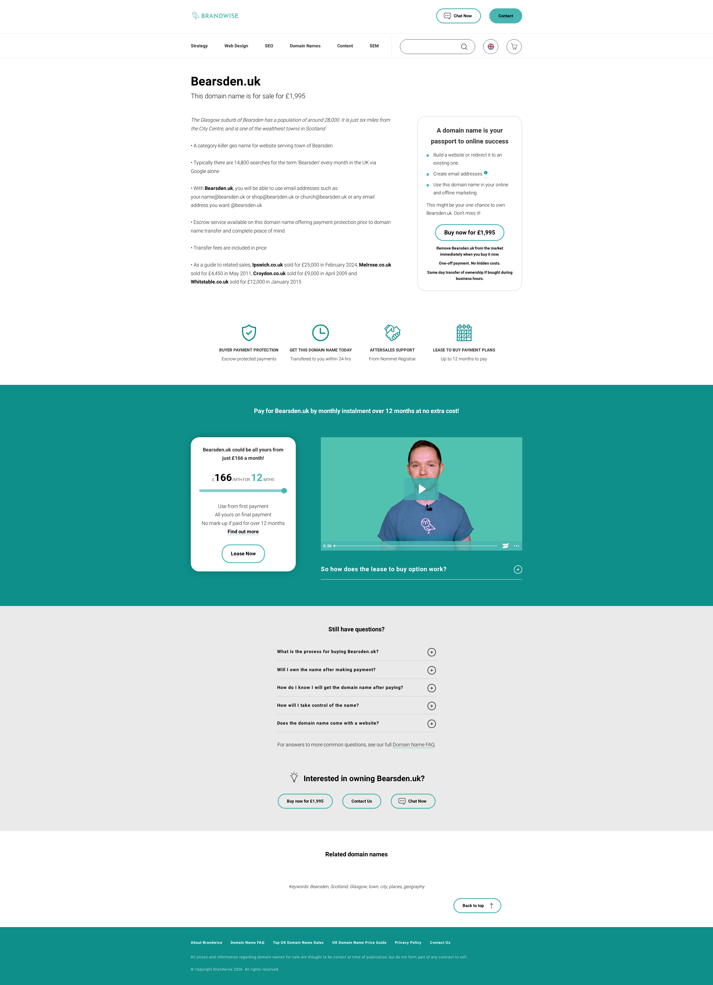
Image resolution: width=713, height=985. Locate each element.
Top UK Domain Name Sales (298, 942)
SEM (374, 45)
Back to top (473, 905)
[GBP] (490, 46)
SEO (269, 45)
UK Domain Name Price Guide (359, 942)
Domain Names (305, 45)
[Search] (463, 49)
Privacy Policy (408, 942)
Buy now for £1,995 (469, 232)
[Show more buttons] (516, 546)
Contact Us (361, 801)
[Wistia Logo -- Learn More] (505, 546)
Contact (506, 15)
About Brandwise (206, 942)
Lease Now (243, 553)
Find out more (243, 531)
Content (345, 45)
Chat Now (463, 15)
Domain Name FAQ (413, 744)
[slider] (415, 546)
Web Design (236, 45)
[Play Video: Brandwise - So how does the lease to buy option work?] (421, 489)
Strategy (199, 45)
